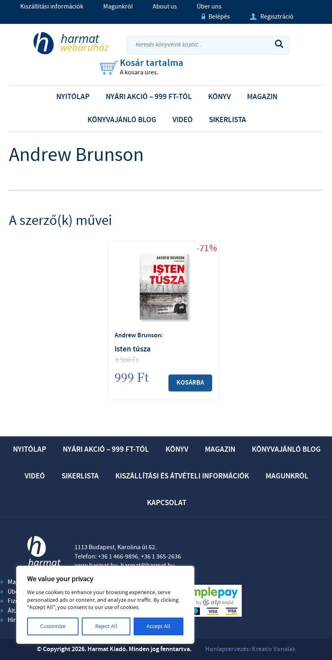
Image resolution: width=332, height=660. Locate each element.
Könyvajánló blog (121, 120)
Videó (182, 120)
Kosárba (190, 383)
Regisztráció (272, 17)
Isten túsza (133, 349)
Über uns (209, 6)
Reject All (106, 626)
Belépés (216, 17)
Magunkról (118, 6)
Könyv (219, 97)
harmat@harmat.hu (148, 565)
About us (165, 6)
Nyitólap (72, 97)
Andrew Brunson (138, 335)
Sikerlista (227, 120)
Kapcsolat (166, 503)
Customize (53, 626)
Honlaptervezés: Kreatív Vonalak (250, 649)
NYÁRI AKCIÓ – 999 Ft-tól (149, 97)
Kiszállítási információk (51, 6)
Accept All (158, 626)
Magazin (262, 97)
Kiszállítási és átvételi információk (182, 476)
